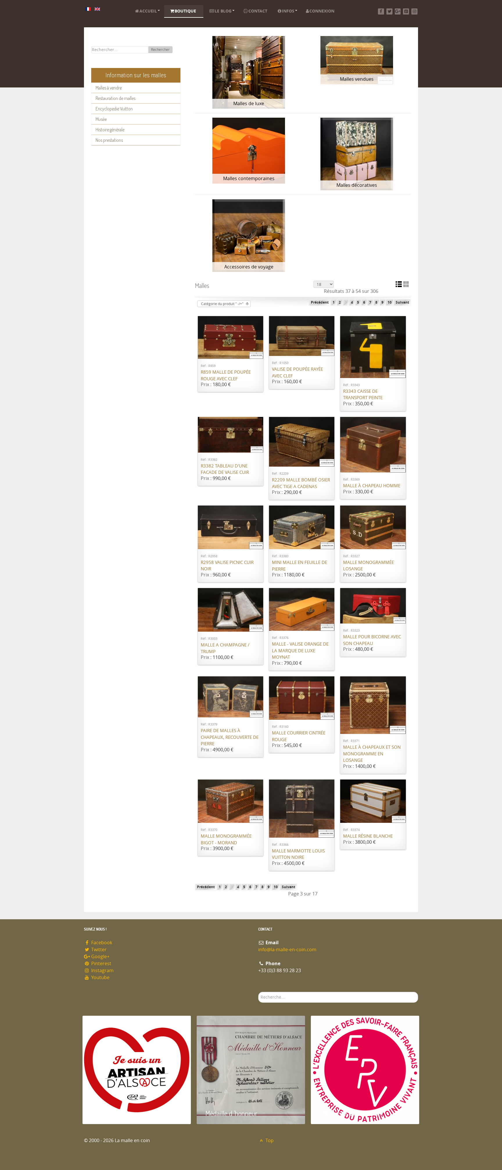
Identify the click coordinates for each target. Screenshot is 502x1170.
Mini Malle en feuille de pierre (299, 566)
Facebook (101, 942)
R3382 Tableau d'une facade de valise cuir (225, 469)
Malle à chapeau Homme (371, 485)
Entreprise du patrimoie (351, 1113)
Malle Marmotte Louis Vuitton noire (298, 854)
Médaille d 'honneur (231, 1113)
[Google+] (398, 11)
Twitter (98, 949)
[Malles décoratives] (356, 154)
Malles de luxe (248, 103)
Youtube (100, 977)
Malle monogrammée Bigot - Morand (226, 839)
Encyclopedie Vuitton (114, 109)
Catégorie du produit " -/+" (222, 304)
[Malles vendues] (356, 60)
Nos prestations (109, 140)
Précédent (320, 302)
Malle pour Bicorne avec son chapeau (372, 640)
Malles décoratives (356, 185)
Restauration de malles (115, 98)
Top (269, 1140)
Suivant (402, 302)
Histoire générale (110, 129)
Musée (101, 119)
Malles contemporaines (249, 178)
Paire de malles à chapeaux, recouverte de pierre (230, 737)
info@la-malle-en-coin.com (287, 949)
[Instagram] (414, 11)
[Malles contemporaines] (249, 151)
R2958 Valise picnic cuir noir (227, 566)
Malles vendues (357, 79)
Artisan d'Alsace (112, 1113)
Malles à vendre (109, 88)
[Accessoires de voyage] (249, 235)
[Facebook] (381, 11)
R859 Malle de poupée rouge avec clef (226, 375)
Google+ (100, 956)
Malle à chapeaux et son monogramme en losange (372, 754)
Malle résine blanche (368, 836)
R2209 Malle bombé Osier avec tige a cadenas (301, 483)
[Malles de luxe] (249, 72)
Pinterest (100, 963)
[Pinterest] (406, 11)
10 (390, 302)
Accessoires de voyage (248, 267)
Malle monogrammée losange (368, 566)
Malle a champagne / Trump (225, 648)
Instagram (102, 970)
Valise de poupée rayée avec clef (297, 373)
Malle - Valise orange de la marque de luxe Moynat (300, 651)
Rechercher (160, 50)
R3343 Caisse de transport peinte (363, 395)
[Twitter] (389, 11)
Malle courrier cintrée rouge (298, 736)
